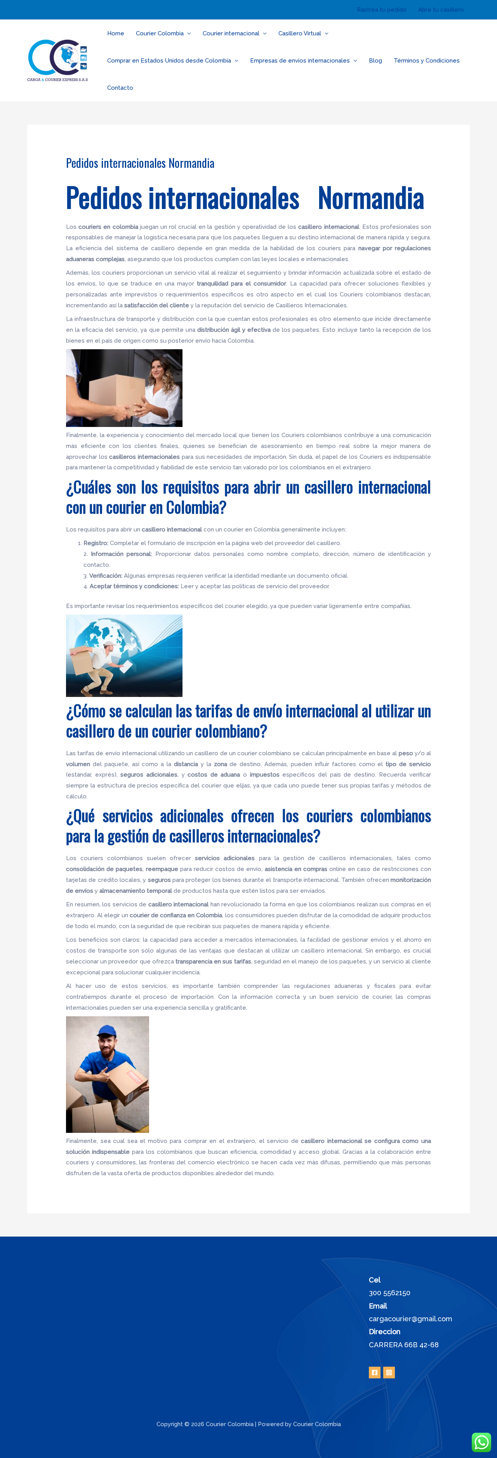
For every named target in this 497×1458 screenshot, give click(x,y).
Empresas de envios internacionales (300, 60)
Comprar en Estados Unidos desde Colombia (169, 60)
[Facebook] (375, 1372)
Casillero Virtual (299, 33)
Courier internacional (231, 33)
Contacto (120, 87)
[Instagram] (389, 1372)
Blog (375, 60)
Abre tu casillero (441, 9)
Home (115, 33)
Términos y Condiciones (427, 60)
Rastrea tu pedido (382, 9)
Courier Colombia (160, 33)
